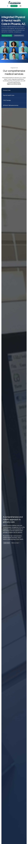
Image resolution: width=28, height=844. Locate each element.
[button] (20, 6)
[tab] (14, 90)
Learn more (7, 543)
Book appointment (7, 35)
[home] (14, 2)
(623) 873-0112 (14, 5)
